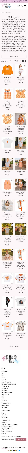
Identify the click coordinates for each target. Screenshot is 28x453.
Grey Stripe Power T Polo (20, 151)
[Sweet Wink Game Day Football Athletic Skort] (7, 205)
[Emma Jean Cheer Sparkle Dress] (20, 70)
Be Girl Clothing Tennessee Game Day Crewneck (20, 129)
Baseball (4, 401)
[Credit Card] (9, 450)
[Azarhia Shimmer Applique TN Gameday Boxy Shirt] (7, 278)
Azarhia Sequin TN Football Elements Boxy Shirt (20, 288)
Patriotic (4, 380)
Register (4, 413)
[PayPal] (11, 450)
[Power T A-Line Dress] (20, 164)
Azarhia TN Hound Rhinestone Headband (7, 312)
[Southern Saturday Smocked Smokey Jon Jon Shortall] (7, 94)
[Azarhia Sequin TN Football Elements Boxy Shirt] (20, 278)
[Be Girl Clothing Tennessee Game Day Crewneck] (20, 119)
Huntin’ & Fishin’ (6, 403)
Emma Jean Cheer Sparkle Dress (21, 79)
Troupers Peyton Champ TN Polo (20, 334)
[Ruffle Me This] (6, 6)
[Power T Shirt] (7, 143)
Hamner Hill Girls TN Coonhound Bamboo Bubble (7, 263)
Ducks (3, 399)
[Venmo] (19, 450)
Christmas (4, 390)
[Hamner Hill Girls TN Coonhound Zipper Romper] (20, 205)
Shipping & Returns (7, 429)
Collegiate (5, 388)
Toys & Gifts (5, 394)
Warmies (4, 407)
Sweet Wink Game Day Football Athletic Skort (7, 215)
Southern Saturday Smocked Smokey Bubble (7, 129)
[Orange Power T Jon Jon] (7, 185)
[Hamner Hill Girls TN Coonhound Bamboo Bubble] (7, 254)
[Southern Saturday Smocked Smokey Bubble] (7, 119)
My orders (5, 415)
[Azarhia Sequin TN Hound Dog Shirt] (20, 302)
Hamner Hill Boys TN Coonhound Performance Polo (7, 240)
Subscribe (21, 439)
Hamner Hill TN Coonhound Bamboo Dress (20, 238)
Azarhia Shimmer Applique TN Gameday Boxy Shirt (7, 288)
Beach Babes (5, 405)
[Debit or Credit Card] (14, 450)
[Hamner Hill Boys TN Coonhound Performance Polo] (7, 229)
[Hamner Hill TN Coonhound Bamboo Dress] (20, 229)
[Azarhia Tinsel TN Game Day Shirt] (7, 326)
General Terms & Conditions (10, 424)
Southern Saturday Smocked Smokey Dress (20, 104)
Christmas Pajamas (7, 392)
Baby (3, 378)
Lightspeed (4, 448)
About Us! (4, 422)
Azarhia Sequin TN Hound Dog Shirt (20, 311)
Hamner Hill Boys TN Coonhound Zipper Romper (20, 264)
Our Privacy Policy (7, 427)
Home (3, 12)
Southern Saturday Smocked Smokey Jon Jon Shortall (7, 104)
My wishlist (5, 417)
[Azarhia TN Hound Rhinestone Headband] (7, 302)
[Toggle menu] (24, 6)
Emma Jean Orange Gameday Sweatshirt (7, 80)
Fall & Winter (6, 386)
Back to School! (6, 382)
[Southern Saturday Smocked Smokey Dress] (20, 94)
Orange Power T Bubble (20, 192)
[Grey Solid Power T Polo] (7, 164)
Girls (3, 373)
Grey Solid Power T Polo (7, 172)
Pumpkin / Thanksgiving (9, 384)
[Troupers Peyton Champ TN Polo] (20, 326)
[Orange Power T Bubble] (20, 185)
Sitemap (4, 433)
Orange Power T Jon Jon (7, 192)
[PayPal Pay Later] (16, 450)
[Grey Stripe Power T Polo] (20, 143)
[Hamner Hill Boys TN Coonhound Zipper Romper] (20, 254)
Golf (3, 397)
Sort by (10, 61)
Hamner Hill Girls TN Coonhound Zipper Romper (20, 214)
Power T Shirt (7, 150)
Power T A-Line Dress (20, 172)
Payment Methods (7, 431)
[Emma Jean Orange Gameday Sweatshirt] (7, 70)
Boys (3, 375)
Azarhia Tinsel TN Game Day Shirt (7, 335)
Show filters (14, 57)
